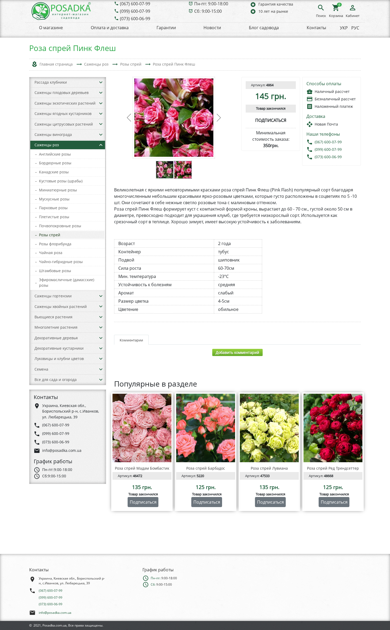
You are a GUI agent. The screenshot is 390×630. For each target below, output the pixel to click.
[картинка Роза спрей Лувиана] (269, 428)
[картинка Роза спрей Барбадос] (205, 428)
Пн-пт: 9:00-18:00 (211, 4)
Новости (212, 28)
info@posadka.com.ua (55, 612)
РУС (355, 28)
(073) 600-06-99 (135, 19)
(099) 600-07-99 (135, 11)
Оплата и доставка (110, 28)
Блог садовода (264, 28)
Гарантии (166, 28)
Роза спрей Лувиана (269, 468)
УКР (344, 28)
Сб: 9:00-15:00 (208, 11)
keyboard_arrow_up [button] (101, 145)
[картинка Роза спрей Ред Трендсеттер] (333, 428)
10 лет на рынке (269, 11)
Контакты (316, 28)
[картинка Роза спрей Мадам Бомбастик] (141, 428)
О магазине (51, 28)
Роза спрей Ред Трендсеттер (333, 468)
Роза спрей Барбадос (205, 468)
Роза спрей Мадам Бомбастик (142, 468)
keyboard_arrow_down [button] (101, 82)
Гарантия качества (271, 4)
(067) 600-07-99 (135, 4)
